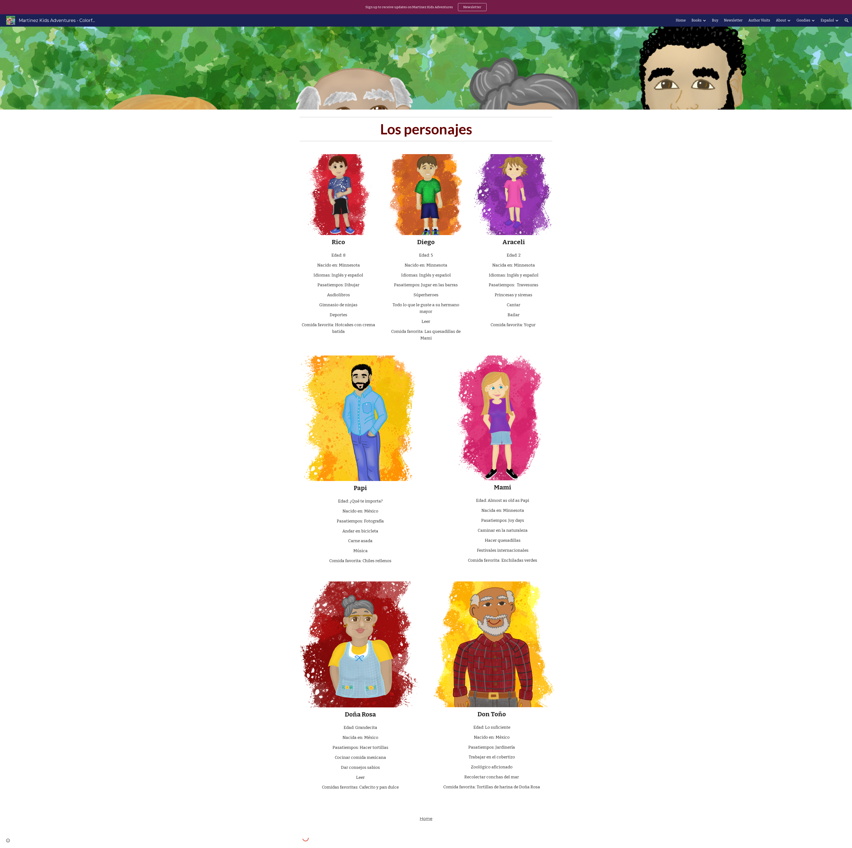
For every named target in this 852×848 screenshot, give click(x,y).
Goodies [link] (803, 20)
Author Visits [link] (759, 20)
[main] (426, 129)
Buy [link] (715, 20)
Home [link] (681, 20)
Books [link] (697, 20)
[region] (426, 7)
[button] (846, 20)
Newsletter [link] (733, 20)
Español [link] (827, 20)
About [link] (781, 20)
